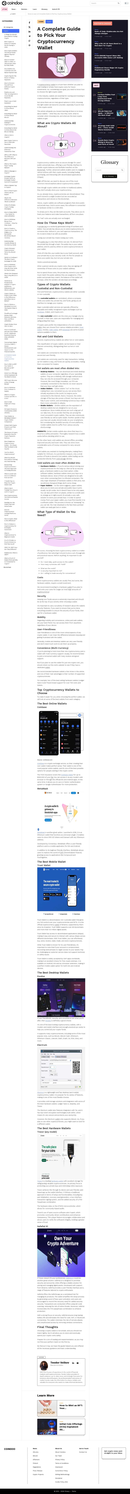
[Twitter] (29, 27)
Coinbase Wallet (67, 775)
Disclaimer (58, 1478)
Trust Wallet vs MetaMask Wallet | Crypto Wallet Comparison (10, 419)
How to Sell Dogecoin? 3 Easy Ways (9, 403)
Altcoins (35, 1452)
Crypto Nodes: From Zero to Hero (10, 325)
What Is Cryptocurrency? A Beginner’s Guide (10, 535)
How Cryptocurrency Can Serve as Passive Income (11, 497)
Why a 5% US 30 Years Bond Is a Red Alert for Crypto (108, 45)
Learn (13, 14)
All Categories (8, 27)
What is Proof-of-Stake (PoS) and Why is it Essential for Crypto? (11, 560)
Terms (74, 1491)
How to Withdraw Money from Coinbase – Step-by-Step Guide (11, 222)
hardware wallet (57, 1181)
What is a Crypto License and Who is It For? (10, 396)
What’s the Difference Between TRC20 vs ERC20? (10, 199)
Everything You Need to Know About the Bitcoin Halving (10, 129)
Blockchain (7, 567)
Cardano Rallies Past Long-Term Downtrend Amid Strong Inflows (106, 98)
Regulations (37, 1467)
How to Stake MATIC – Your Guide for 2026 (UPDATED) (10, 214)
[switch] (126, 3)
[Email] (29, 45)
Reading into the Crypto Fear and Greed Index (9, 504)
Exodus (48, 1021)
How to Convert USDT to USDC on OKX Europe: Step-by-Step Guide (10, 62)
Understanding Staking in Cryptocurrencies (9, 122)
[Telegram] (29, 36)
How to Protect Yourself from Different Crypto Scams (9, 85)
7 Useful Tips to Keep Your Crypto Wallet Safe (9, 483)
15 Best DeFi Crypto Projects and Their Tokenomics (10, 427)
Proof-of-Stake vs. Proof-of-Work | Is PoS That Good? (10, 542)
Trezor (39, 1181)
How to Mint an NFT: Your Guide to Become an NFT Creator (10, 366)
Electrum (40, 1092)
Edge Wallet (53, 330)
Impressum (59, 1467)
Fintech (35, 1463)
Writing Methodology (62, 1474)
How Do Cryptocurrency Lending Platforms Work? (10, 512)
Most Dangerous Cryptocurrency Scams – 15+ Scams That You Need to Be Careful (10, 445)
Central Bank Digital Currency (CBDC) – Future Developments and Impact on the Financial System (10, 347)
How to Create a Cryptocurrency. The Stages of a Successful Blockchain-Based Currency (10, 233)
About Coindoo (60, 1452)
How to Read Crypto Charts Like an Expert (10, 192)
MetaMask (66, 330)
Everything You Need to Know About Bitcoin (10, 115)
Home (29, 14)
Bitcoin (35, 1456)
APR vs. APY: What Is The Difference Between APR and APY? (10, 157)
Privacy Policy (60, 1459)
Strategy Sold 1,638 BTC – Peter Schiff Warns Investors (106, 128)
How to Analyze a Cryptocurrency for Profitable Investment (10, 526)
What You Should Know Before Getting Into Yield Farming (10, 459)
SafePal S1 (70, 1278)
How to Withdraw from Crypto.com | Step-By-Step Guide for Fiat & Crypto (10, 267)
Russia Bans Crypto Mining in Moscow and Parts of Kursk (106, 142)
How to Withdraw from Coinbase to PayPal (9, 389)
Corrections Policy (61, 1471)
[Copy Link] (29, 41)
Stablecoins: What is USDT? (10, 553)
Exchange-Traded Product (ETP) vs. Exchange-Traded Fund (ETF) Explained (10, 179)
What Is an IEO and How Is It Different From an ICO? (10, 475)
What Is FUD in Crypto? (8, 136)
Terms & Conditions (62, 1463)
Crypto (6, 31)
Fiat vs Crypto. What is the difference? (10, 519)
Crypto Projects (38, 1474)
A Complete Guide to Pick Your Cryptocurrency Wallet (10, 357)
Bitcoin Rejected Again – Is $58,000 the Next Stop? (105, 113)
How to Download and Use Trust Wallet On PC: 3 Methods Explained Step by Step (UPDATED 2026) (11, 334)
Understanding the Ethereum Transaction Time (10, 149)
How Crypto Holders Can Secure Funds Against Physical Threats (10, 53)
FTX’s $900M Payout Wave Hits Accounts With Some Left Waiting (109, 57)
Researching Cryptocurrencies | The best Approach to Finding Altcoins (10, 467)
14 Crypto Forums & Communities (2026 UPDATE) (10, 410)
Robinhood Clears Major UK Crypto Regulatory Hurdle (109, 69)
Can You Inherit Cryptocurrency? (9, 453)
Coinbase (40, 312)
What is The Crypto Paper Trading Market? (10, 165)
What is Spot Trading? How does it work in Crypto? (10, 490)
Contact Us (83, 1452)
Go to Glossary (109, 176)
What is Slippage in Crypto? (10, 172)
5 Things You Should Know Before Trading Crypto (10, 36)
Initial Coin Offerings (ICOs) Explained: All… (71, 1427)
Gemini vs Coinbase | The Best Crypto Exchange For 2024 (10, 259)
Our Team (58, 1456)
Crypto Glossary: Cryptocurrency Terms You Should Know (9, 251)
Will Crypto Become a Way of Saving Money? (10, 382)
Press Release (37, 1471)
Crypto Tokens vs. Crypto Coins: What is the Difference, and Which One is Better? (10, 297)
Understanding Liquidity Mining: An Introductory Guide (10, 243)
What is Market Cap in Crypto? (10, 186)
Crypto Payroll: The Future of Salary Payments (10, 77)
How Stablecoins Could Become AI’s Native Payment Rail (10, 70)
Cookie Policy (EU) (61, 1482)
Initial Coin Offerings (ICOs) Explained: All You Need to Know (10, 375)
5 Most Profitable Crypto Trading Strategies (9, 207)
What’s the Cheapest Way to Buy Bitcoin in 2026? (11, 275)
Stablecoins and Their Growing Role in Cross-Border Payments (11, 94)
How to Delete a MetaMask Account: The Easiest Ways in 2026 (10, 307)
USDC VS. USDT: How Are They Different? (10, 548)
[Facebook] (29, 23)
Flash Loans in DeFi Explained (10, 102)
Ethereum (36, 1459)
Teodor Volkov (59, 1362)
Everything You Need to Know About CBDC (10, 108)
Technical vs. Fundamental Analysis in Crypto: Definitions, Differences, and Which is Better (10, 285)
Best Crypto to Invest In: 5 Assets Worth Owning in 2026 (10, 44)
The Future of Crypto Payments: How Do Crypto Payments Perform (10, 435)
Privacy (67, 1491)
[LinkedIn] (29, 32)
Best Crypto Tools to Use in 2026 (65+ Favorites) (11, 142)
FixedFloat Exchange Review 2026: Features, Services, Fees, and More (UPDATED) (10, 317)
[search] (118, 3)
